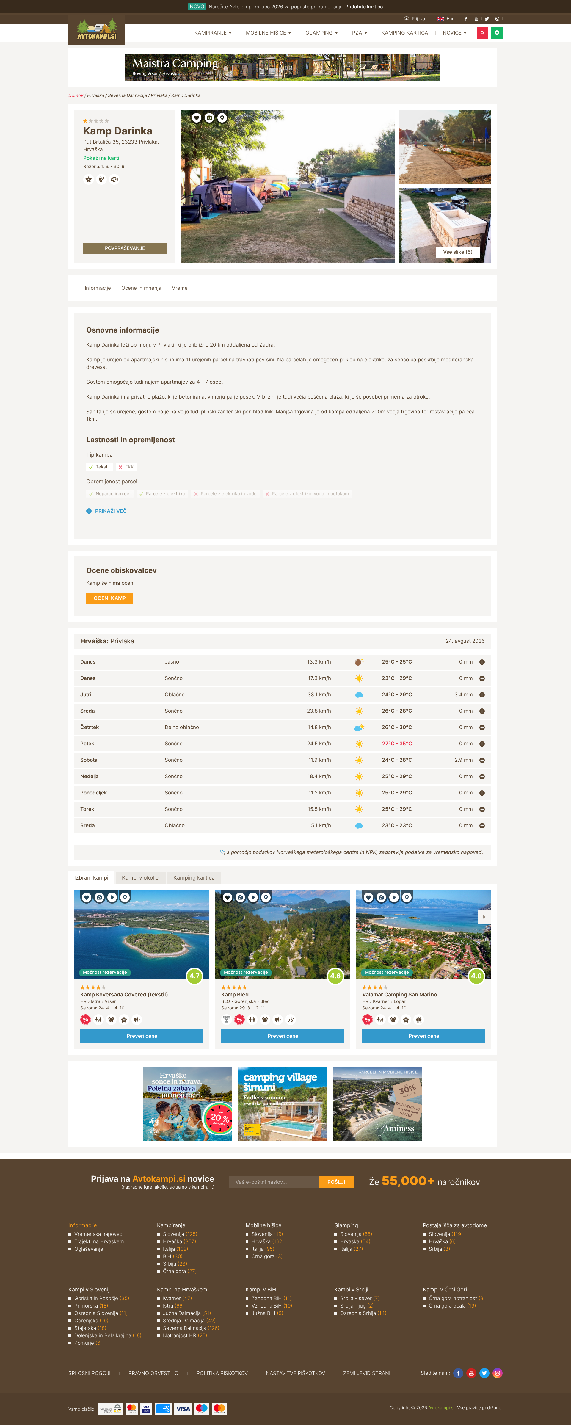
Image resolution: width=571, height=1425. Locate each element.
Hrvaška (95, 95)
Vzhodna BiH (272, 1306)
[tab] (282, 662)
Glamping (346, 1225)
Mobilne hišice (263, 1225)
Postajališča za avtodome (455, 1225)
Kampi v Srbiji (351, 1289)
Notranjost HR (185, 1335)
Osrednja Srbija (363, 1313)
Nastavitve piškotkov (295, 1373)
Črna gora (180, 1271)
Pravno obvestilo (153, 1373)
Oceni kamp (194, 976)
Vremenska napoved (98, 1234)
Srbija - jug (357, 1306)
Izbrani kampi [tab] (91, 877)
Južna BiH (267, 1313)
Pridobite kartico (364, 7)
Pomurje (88, 1343)
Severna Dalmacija (127, 95)
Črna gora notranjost (457, 1298)
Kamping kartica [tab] (194, 877)
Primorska (91, 1306)
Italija (175, 1249)
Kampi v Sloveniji (89, 1289)
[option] (141, 969)
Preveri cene (142, 1036)
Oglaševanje (88, 1249)
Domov (75, 95)
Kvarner (177, 1298)
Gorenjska (91, 1321)
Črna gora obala (452, 1306)
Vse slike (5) (458, 252)
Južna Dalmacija (187, 1313)
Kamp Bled (235, 994)
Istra (173, 1306)
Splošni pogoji (89, 1373)
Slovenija (180, 1234)
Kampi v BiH (261, 1289)
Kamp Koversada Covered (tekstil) (124, 994)
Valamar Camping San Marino (399, 994)
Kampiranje (171, 1225)
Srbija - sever (360, 1298)
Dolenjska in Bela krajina (108, 1335)
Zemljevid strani (366, 1373)
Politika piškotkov (222, 1373)
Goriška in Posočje (101, 1298)
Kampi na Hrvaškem (182, 1289)
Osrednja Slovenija (101, 1313)
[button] (414, 18)
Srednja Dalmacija (189, 1321)
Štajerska (90, 1328)
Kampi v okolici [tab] (141, 877)
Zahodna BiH (272, 1298)
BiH (173, 1256)
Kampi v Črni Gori (445, 1289)
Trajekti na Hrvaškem (99, 1241)
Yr (221, 852)
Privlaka (159, 95)
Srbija (175, 1264)
